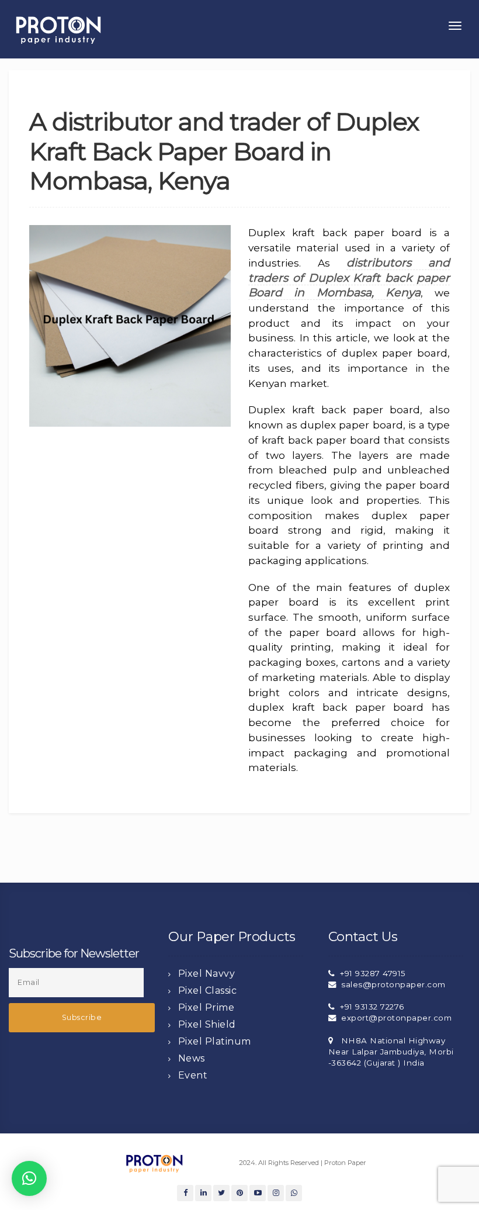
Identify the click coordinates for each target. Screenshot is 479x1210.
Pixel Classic (207, 990)
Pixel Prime (206, 1007)
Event (193, 1075)
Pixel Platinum (214, 1041)
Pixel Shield (207, 1024)
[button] (29, 1178)
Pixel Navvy (206, 973)
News (191, 1058)
